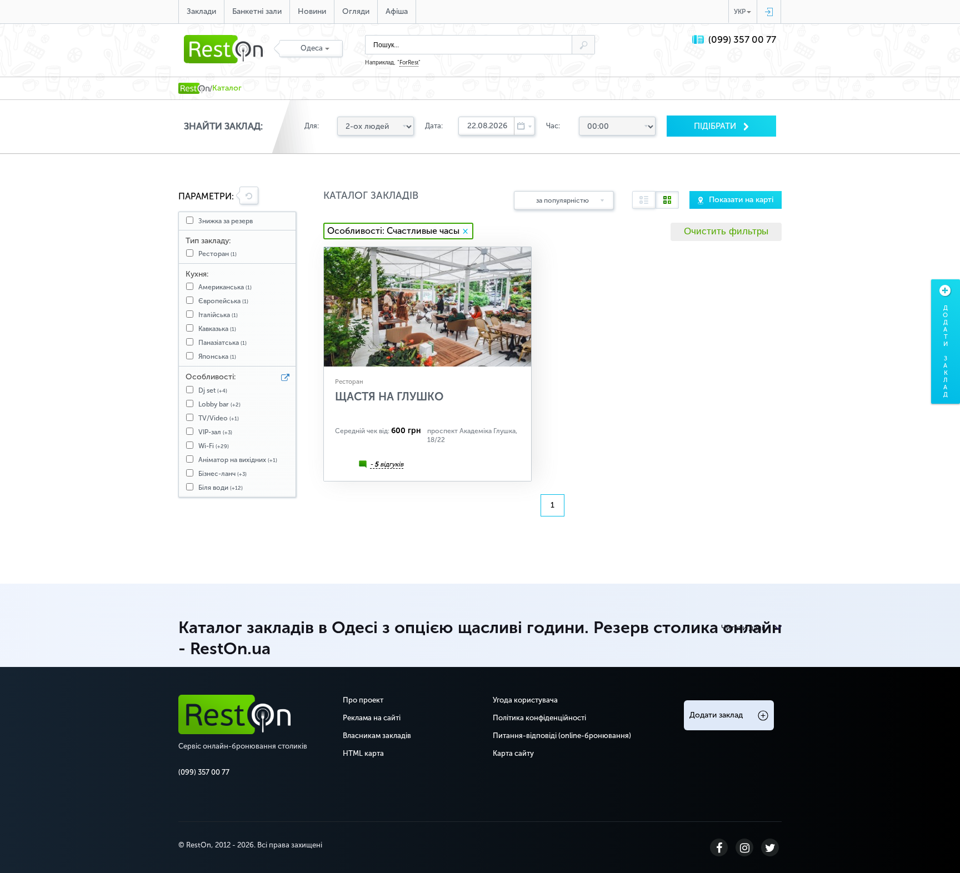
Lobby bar (219, 404)
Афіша (397, 11)
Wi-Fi (213, 446)
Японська (217, 356)
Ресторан (217, 254)
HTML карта (363, 753)
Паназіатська (222, 343)
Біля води (220, 487)
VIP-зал (215, 432)
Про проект (363, 700)
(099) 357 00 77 (742, 39)
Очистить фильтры (726, 231)
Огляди (355, 11)
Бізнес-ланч (222, 474)
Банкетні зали (257, 11)
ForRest (408, 62)
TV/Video (218, 418)
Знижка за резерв (225, 221)
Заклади (201, 11)
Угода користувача (525, 700)
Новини (312, 11)
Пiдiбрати (716, 126)
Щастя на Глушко (389, 396)
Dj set (212, 390)
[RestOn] (193, 88)
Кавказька (217, 329)
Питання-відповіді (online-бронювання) (562, 735)
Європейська (223, 301)
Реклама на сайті (372, 718)
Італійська (218, 315)
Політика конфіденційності (539, 718)
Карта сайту (513, 753)
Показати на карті (741, 199)
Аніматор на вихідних (237, 460)
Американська (225, 287)
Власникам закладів (377, 735)
